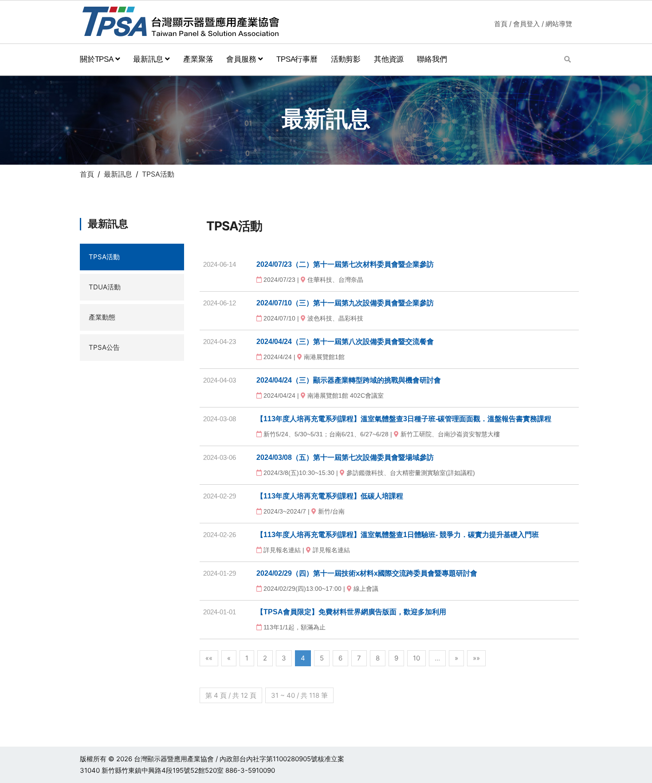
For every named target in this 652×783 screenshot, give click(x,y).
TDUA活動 (105, 287)
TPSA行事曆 (297, 59)
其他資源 (389, 59)
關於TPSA (97, 59)
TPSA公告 (104, 347)
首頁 (500, 24)
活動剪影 (346, 59)
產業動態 (102, 317)
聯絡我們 (432, 59)
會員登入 (526, 24)
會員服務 (242, 59)
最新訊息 (149, 59)
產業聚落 (198, 59)
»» (476, 658)
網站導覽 (559, 24)
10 (416, 658)
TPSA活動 (104, 257)
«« (208, 658)
